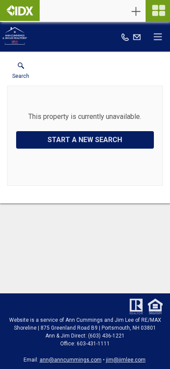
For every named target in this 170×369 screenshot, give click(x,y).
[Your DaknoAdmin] (20, 10)
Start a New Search (85, 140)
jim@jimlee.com (126, 360)
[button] (21, 72)
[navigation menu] (158, 11)
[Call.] (125, 36)
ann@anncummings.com (71, 360)
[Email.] (137, 36)
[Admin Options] (136, 11)
